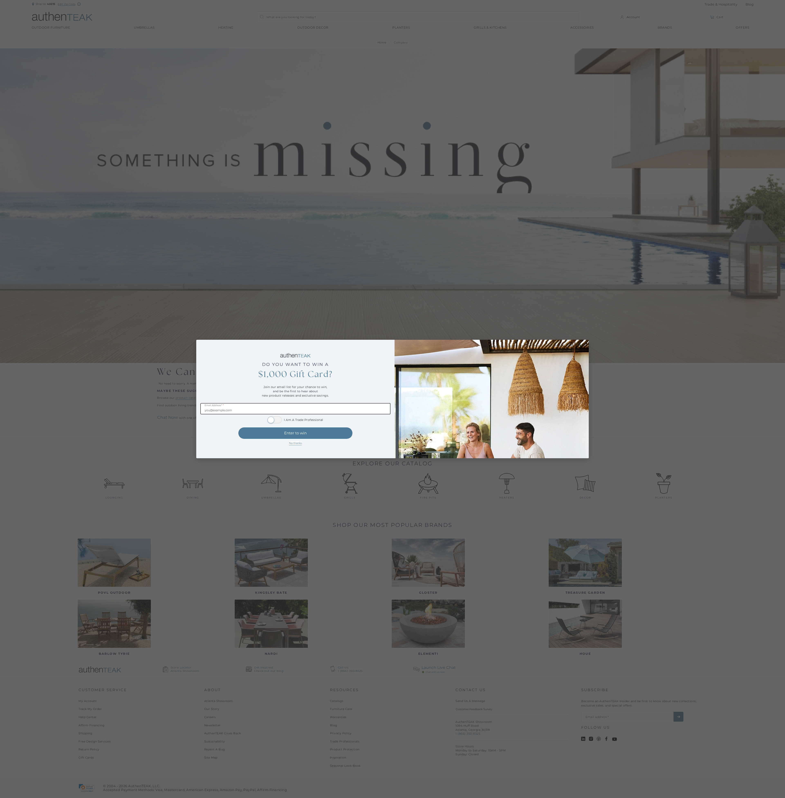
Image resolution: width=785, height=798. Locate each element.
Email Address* (214, 405)
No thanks (295, 443)
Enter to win (295, 433)
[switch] (275, 419)
